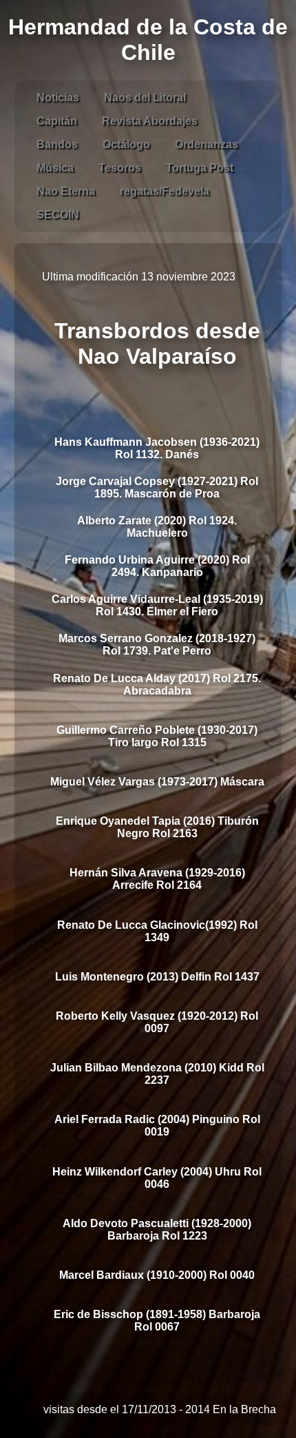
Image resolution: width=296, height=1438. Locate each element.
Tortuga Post (199, 168)
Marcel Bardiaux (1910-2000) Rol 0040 (157, 1275)
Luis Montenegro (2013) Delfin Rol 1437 (157, 977)
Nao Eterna (65, 191)
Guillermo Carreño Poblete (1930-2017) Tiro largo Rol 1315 (156, 736)
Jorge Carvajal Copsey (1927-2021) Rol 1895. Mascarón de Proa (157, 487)
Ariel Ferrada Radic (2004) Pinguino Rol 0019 (157, 1125)
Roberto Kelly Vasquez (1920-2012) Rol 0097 (157, 1022)
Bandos (57, 144)
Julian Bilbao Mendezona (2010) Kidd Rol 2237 (157, 1074)
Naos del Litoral (145, 97)
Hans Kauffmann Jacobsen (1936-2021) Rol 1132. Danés (157, 448)
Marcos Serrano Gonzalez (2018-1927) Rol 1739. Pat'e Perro (157, 645)
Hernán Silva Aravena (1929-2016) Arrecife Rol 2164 (157, 879)
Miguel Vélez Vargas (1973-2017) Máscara (157, 782)
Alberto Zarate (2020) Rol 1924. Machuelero (157, 527)
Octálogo (126, 144)
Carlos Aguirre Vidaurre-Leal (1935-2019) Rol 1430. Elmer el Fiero (157, 605)
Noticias (57, 97)
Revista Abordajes (150, 121)
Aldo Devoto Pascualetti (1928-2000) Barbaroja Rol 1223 (157, 1230)
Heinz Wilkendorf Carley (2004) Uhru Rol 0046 (157, 1178)
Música (55, 168)
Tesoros (119, 168)
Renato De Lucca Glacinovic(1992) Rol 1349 (157, 931)
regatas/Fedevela (164, 191)
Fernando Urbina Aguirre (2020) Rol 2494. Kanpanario (157, 566)
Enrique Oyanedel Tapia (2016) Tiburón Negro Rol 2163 (157, 827)
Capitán (56, 121)
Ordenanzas (206, 144)
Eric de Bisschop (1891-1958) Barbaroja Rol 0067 (157, 1320)
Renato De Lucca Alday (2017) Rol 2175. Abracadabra (157, 684)
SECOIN (57, 214)
